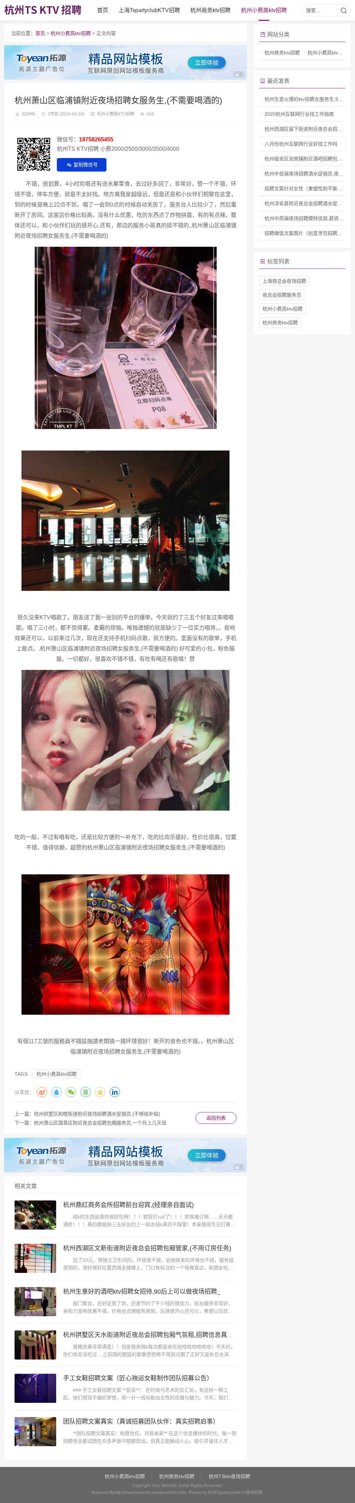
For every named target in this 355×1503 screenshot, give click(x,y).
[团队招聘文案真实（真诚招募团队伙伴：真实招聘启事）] (35, 1431)
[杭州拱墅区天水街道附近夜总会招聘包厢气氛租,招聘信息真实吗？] (35, 1345)
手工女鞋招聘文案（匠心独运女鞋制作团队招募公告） (138, 1378)
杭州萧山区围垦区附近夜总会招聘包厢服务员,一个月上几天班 (100, 1123)
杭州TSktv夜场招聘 (229, 1476)
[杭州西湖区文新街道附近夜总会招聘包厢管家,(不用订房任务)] (35, 1258)
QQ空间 (100, 1092)
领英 (115, 1092)
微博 (42, 1092)
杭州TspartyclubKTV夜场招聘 (235, 1492)
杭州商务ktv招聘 (210, 10)
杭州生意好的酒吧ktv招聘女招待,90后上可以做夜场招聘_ (141, 1291)
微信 (71, 1092)
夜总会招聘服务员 (281, 295)
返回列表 (216, 1118)
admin (28, 114)
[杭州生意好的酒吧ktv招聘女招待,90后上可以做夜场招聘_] (35, 1301)
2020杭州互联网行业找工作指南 (299, 114)
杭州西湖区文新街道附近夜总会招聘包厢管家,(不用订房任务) (147, 1248)
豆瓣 (85, 1092)
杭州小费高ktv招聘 (264, 10)
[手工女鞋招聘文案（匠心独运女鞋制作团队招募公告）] (35, 1388)
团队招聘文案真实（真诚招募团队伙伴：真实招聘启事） (141, 1421)
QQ (56, 1092)
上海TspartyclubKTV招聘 (149, 10)
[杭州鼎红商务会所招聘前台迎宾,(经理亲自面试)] (35, 1215)
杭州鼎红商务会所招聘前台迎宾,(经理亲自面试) (128, 1204)
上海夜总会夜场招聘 (284, 281)
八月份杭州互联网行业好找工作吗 (301, 144)
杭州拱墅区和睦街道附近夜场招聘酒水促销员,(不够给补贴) (97, 1114)
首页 (102, 10)
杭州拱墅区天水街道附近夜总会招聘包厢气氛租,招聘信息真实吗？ (154, 1334)
